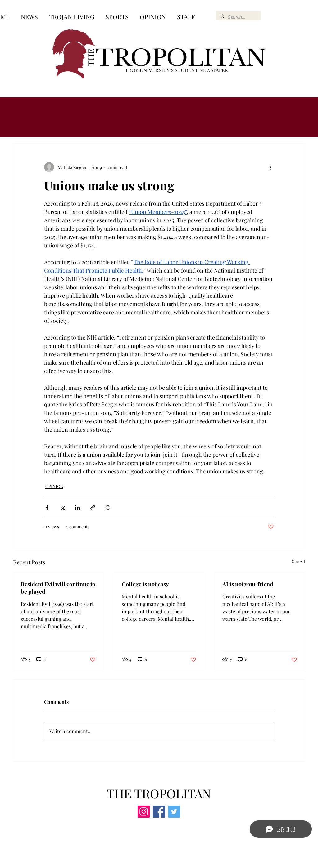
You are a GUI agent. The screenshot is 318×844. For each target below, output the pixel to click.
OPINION (54, 486)
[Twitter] (174, 812)
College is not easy (145, 584)
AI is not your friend (247, 584)
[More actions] (270, 167)
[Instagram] (144, 812)
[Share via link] (93, 507)
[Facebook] (159, 812)
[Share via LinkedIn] (77, 507)
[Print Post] (108, 507)
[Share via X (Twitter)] (62, 507)
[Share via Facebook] (47, 507)
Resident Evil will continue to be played (58, 587)
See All (298, 561)
